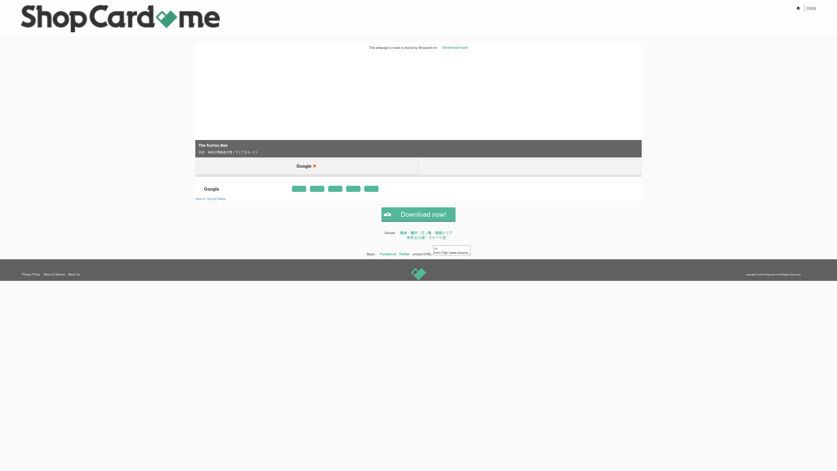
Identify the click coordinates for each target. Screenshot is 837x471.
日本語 (811, 8)
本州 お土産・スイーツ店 (426, 237)
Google (304, 166)
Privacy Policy (31, 274)
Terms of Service (54, 274)
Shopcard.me (772, 274)
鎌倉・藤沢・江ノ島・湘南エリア (426, 232)
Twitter (404, 253)
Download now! (455, 47)
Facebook (388, 253)
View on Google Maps (210, 198)
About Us (74, 274)
